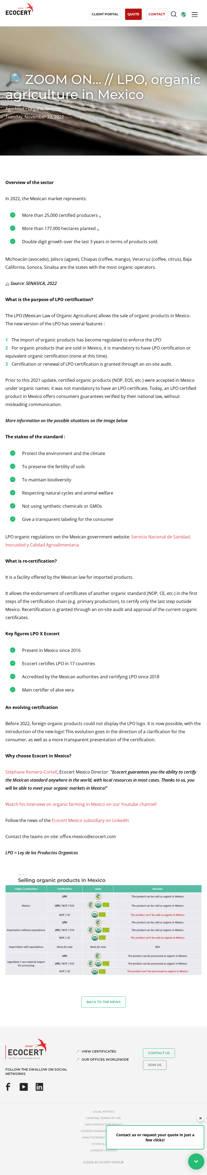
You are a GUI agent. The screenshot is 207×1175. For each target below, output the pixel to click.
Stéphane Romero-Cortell (31, 772)
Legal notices (103, 1111)
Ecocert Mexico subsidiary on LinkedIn (90, 820)
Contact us (159, 1053)
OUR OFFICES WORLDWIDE (105, 1059)
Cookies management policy (103, 1131)
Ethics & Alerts (104, 1144)
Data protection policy (103, 1124)
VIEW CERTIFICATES (99, 1051)
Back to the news (104, 1002)
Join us (154, 1065)
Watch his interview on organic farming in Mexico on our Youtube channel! (81, 804)
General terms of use (103, 1118)
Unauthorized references (103, 1137)
